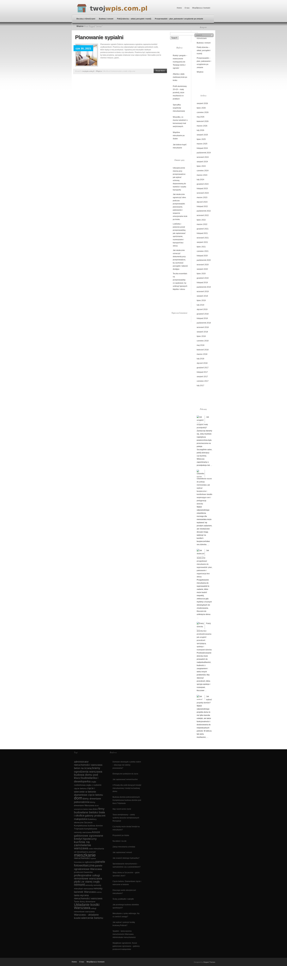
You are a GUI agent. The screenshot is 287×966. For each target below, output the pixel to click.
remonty (89, 885)
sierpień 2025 (202, 135)
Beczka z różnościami (86, 19)
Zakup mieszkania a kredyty (124, 847)
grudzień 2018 (203, 314)
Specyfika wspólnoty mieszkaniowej (179, 108)
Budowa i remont (106, 19)
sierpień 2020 (202, 269)
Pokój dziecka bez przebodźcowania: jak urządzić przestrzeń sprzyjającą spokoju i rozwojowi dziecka (204, 636)
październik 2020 (204, 260)
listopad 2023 (202, 188)
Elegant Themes (209, 962)
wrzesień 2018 (203, 327)
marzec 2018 (202, 354)
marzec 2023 (202, 197)
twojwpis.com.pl (88, 71)
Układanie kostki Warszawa (86, 906)
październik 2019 (204, 287)
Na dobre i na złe (119, 841)
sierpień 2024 (202, 162)
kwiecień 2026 (203, 121)
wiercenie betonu (92, 917)
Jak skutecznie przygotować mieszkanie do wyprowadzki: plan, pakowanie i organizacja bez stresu (204, 563)
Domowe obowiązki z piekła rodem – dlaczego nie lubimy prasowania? (127, 765)
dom (78, 798)
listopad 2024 (202, 148)
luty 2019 (200, 305)
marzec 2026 (202, 126)
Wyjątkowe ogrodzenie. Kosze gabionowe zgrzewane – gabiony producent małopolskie (126, 946)
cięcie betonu (80, 788)
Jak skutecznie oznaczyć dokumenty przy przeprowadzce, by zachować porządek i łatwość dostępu (180, 259)
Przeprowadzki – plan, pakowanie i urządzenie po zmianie (179, 19)
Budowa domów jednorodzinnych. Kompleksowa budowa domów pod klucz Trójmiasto (127, 800)
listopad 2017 (202, 372)
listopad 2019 (202, 283)
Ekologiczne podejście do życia (125, 774)
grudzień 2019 (203, 278)
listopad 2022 (202, 206)
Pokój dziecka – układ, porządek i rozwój (134, 19)
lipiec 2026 (201, 108)
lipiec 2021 (201, 247)
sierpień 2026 (202, 103)
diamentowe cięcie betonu (88, 794)
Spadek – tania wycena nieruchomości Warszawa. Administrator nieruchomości (124, 934)
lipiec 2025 (201, 139)
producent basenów (83, 872)
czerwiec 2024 (203, 171)
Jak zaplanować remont (122, 852)
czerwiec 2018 (203, 341)
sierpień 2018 (202, 332)
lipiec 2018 (201, 336)
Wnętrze (80, 26)
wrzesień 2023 (203, 193)
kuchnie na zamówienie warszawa (82, 845)
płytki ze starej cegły (87, 881)
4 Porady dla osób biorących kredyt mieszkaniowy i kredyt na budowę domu (127, 788)
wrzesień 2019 (203, 291)
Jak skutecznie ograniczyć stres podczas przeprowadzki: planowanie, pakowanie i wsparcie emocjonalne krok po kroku (180, 206)
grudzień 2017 (203, 368)
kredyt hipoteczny (85, 838)
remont (79, 885)
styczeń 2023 (202, 202)
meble (91, 849)
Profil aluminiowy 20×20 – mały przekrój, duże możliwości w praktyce (180, 92)
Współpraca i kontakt (201, 8)
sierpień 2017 (202, 377)
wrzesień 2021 (203, 238)
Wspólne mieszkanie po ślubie (179, 135)
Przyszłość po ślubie (121, 835)
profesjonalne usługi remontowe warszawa (88, 877)
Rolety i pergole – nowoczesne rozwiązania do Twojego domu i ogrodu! (180, 61)
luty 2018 (200, 359)
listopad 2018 (202, 318)
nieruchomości (82, 858)
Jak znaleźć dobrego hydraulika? (126, 858)
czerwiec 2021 (203, 251)
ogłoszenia (90, 862)
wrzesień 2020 (203, 265)
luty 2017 (200, 385)
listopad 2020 (202, 256)
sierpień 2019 (202, 296)
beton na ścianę (83, 768)
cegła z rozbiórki (93, 785)
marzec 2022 (202, 224)
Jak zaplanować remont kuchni (125, 779)
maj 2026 (200, 117)
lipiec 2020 (201, 274)
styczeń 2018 (202, 363)
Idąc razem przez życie (122, 809)
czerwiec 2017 (203, 381)
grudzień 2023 (203, 184)
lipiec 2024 (201, 166)
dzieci (95, 809)
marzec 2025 (202, 144)
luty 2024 (200, 180)
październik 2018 (204, 323)
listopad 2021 (202, 233)
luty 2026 (200, 130)
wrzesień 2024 (203, 157)
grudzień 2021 (203, 229)
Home (179, 8)
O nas (187, 8)
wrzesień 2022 (203, 215)
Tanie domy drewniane (84, 901)
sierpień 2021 (202, 242)
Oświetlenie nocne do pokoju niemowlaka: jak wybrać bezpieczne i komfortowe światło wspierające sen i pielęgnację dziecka (204, 491)
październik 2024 (204, 153)
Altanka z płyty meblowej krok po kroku (180, 77)
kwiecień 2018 (203, 350)
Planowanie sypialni (99, 37)
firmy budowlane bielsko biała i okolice (89, 812)
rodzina (98, 892)
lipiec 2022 (201, 220)
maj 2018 (200, 345)
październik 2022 (204, 211)
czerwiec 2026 (203, 112)
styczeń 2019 (202, 309)
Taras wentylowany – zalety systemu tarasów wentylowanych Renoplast (126, 818)
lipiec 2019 (201, 300)
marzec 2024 (202, 175)
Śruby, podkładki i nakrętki (123, 899)
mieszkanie (85, 855)
